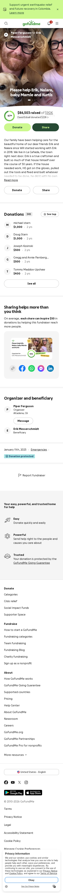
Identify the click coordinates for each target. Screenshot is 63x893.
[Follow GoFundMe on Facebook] (6, 782)
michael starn (21, 222)
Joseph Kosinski (23, 245)
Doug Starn (20, 234)
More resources (14, 754)
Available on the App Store (33, 792)
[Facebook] (22, 368)
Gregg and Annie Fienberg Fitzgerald (30, 257)
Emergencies (39, 449)
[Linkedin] (50, 368)
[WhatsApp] (31, 368)
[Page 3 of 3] (34, 100)
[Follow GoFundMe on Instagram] (26, 782)
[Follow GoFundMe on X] (19, 782)
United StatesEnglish (33, 772)
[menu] (57, 23)
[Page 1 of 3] (29, 100)
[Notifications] (49, 23)
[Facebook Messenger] (41, 368)
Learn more (16, 12)
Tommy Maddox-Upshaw (29, 269)
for (26, 34)
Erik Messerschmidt (26, 428)
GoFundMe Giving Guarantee (31, 562)
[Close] (57, 9)
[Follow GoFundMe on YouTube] (12, 782)
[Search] (6, 23)
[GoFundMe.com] (31, 23)
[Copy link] (12, 368)
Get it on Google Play (14, 792)
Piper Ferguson (23, 406)
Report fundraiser (34, 475)
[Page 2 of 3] (32, 100)
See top (51, 214)
